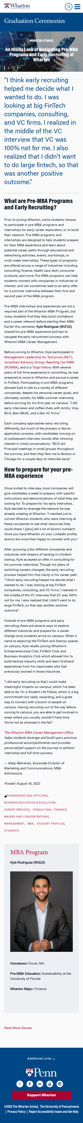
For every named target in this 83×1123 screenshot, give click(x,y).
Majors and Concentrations (26, 817)
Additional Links (39, 1058)
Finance (60, 810)
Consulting (42, 810)
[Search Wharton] (68, 6)
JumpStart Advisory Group (24, 362)
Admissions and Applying (28, 796)
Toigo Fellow (41, 367)
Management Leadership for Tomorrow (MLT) (38, 357)
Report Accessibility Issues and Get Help (53, 1112)
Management (14, 824)
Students (11, 831)
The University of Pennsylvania (59, 1107)
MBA (30, 824)
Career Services (17, 810)
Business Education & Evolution (30, 803)
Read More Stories (18, 1028)
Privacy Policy (16, 1112)
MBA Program (29, 853)
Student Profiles (50, 824)
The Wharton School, (26, 1107)
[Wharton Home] (17, 6)
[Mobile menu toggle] (77, 6)
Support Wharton (41, 1095)
